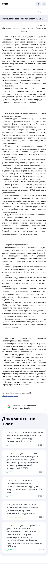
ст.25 (24, 376)
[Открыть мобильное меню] (44, 4)
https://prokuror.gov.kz (10, 396)
